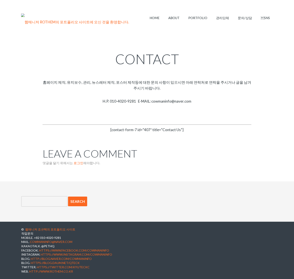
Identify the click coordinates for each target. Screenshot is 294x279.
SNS (265, 18)
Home (154, 18)
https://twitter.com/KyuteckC (63, 267)
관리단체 (222, 18)
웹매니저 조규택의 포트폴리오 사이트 (50, 229)
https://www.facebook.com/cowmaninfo (74, 250)
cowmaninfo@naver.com (51, 242)
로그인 (78, 163)
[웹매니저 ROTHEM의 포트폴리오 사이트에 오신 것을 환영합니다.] (75, 22)
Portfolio (197, 18)
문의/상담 (245, 18)
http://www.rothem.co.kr (51, 271)
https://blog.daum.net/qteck (55, 263)
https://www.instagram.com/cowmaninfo (76, 254)
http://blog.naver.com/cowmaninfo (61, 259)
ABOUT (173, 18)
